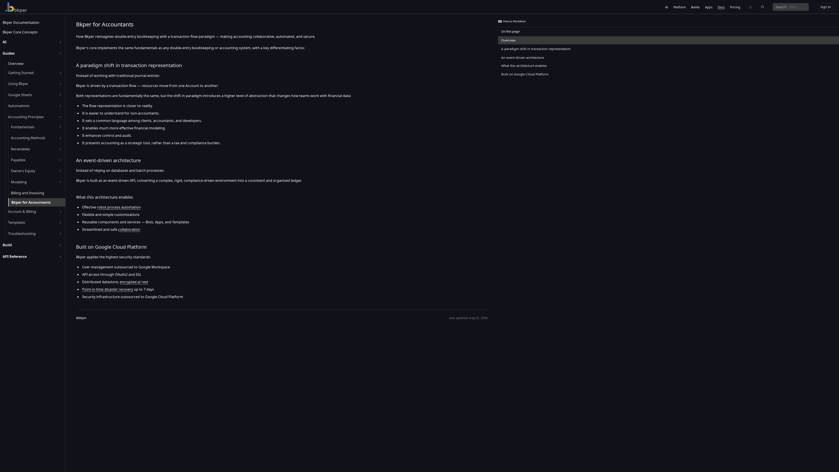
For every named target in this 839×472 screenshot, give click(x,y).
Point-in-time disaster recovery (107, 289)
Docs (721, 7)
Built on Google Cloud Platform (111, 246)
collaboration (129, 229)
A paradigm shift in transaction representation (129, 65)
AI (666, 7)
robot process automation (119, 207)
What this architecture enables (104, 197)
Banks (695, 7)
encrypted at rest (134, 281)
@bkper (81, 318)
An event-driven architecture (108, 160)
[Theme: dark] (750, 7)
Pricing (735, 7)
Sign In (825, 7)
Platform (679, 7)
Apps (708, 7)
